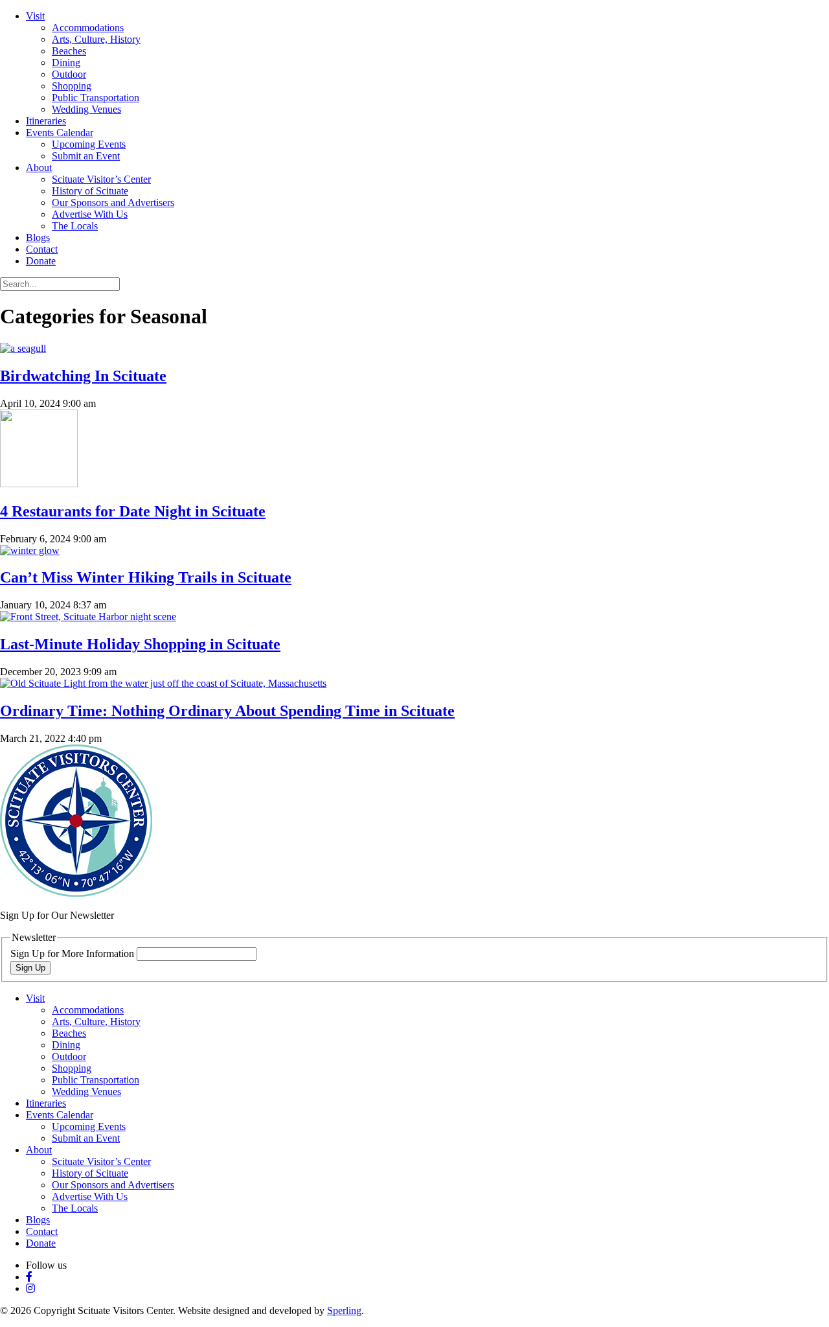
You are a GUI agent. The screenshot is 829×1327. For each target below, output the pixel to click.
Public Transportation (95, 97)
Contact (42, 249)
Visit (35, 15)
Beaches (69, 50)
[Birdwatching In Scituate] (23, 348)
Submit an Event (86, 155)
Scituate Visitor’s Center (101, 179)
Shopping (71, 85)
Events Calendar (59, 132)
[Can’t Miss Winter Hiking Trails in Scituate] (30, 550)
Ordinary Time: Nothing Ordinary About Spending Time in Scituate (227, 710)
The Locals (75, 225)
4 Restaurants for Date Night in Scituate (133, 511)
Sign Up (30, 968)
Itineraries (46, 120)
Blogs (38, 237)
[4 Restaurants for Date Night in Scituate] (39, 483)
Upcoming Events (89, 144)
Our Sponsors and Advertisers (113, 202)
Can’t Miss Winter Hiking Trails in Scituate (145, 577)
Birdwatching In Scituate (83, 375)
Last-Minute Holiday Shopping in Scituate (140, 644)
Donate (41, 260)
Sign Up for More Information (73, 953)
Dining (66, 62)
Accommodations (88, 27)
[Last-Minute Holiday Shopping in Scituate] (88, 616)
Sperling (344, 1310)
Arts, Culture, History (96, 39)
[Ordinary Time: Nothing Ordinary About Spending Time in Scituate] (163, 683)
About (39, 167)
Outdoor (69, 74)
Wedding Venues (86, 109)
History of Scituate (90, 190)
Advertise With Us (90, 214)
